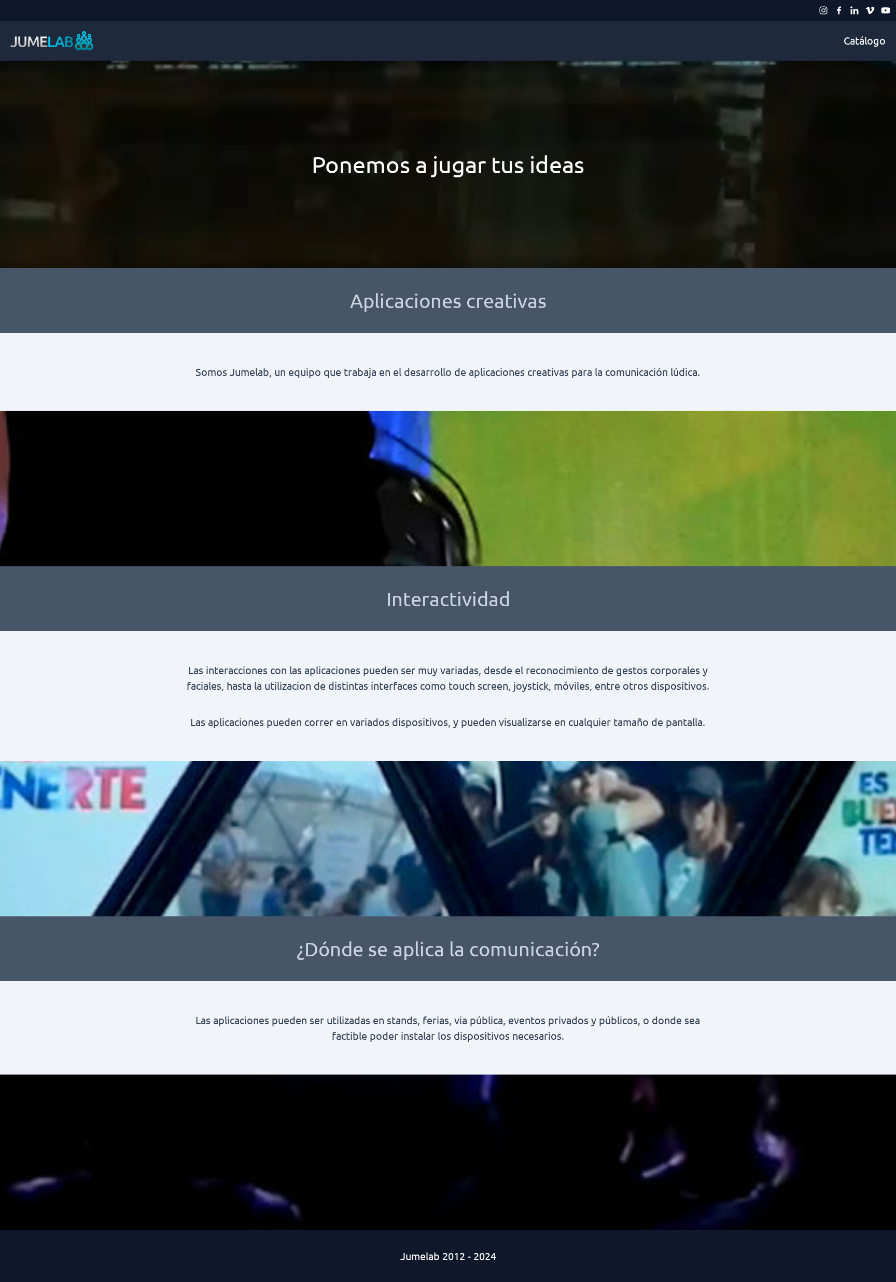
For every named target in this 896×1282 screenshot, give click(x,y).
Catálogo (865, 40)
